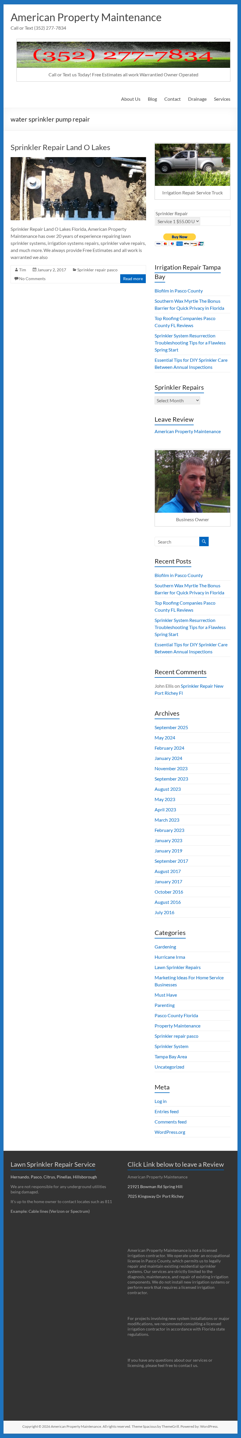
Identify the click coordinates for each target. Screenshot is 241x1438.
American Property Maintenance (86, 17)
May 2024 (165, 737)
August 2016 (168, 902)
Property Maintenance (177, 1025)
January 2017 (168, 881)
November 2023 (171, 768)
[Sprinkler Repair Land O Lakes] (78, 160)
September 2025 (171, 727)
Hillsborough (86, 1176)
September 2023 (171, 778)
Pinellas (64, 1176)
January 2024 (168, 758)
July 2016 (164, 912)
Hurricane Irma (170, 957)
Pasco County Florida (176, 1015)
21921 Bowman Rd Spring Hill (155, 1186)
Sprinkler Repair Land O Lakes (60, 147)
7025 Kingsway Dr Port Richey (156, 1196)
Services (222, 99)
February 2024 (169, 748)
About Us (130, 99)
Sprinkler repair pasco (97, 269)
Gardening (165, 946)
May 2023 (165, 799)
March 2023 (167, 820)
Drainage (197, 99)
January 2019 (168, 850)
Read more (133, 278)
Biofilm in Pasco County (179, 290)
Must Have (166, 995)
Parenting (165, 1005)
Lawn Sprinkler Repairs (178, 967)
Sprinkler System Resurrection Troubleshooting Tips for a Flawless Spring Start (190, 342)
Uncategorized (169, 1066)
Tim (22, 269)
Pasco (36, 1176)
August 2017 (168, 871)
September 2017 (171, 861)
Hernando (20, 1176)
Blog (152, 99)
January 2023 (168, 840)
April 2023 (165, 809)
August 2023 (168, 789)
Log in (161, 1101)
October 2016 (169, 891)
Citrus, (50, 1176)
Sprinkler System (171, 1046)
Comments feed (171, 1121)
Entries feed (167, 1111)
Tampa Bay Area (171, 1056)
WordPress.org (170, 1132)
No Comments (32, 278)
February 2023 (169, 830)
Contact (172, 99)
